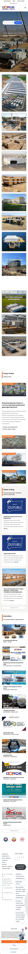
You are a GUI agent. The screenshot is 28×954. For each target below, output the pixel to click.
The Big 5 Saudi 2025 (9, 710)
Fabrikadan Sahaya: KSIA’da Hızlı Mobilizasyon (12, 506)
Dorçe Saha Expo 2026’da (10, 640)
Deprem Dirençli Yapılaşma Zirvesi (12, 800)
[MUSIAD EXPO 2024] (14, 724)
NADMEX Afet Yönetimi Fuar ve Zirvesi (13, 777)
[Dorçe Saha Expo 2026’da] (14, 631)
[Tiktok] (17, 859)
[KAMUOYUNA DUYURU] (14, 543)
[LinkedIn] (17, 857)
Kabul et (14, 941)
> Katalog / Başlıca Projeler (9, 429)
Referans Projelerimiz (7, 866)
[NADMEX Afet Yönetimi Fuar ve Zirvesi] (14, 768)
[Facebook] (15, 857)
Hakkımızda (5, 854)
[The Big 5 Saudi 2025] (14, 701)
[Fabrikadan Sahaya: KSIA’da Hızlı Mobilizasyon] (14, 506)
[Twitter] (21, 857)
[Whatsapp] (19, 859)
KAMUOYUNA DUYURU (12, 543)
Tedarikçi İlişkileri (6, 868)
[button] (26, 928)
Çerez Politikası (13, 952)
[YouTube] (23, 857)
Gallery (15, 506)
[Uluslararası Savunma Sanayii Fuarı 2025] (14, 654)
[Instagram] (19, 857)
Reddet (14, 945)
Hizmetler (4, 864)
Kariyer (3, 862)
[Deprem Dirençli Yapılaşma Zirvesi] (14, 791)
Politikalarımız (5, 856)
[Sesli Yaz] (13, 22)
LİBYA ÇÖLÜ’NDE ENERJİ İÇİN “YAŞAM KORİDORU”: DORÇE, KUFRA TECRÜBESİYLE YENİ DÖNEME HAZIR (12, 577)
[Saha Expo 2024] (14, 746)
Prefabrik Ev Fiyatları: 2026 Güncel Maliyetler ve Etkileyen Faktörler (20, 905)
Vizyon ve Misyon (6, 858)
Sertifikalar (4, 860)
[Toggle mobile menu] (25, 7)
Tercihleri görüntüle (14, 948)
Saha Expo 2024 (7, 755)
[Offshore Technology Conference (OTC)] (14, 678)
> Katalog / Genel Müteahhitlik (9, 427)
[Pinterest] (15, 859)
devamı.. (6, 528)
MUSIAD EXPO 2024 (8, 733)
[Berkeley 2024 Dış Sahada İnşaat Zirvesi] (14, 813)
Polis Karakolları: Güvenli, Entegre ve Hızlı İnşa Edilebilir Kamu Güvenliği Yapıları (20, 917)
